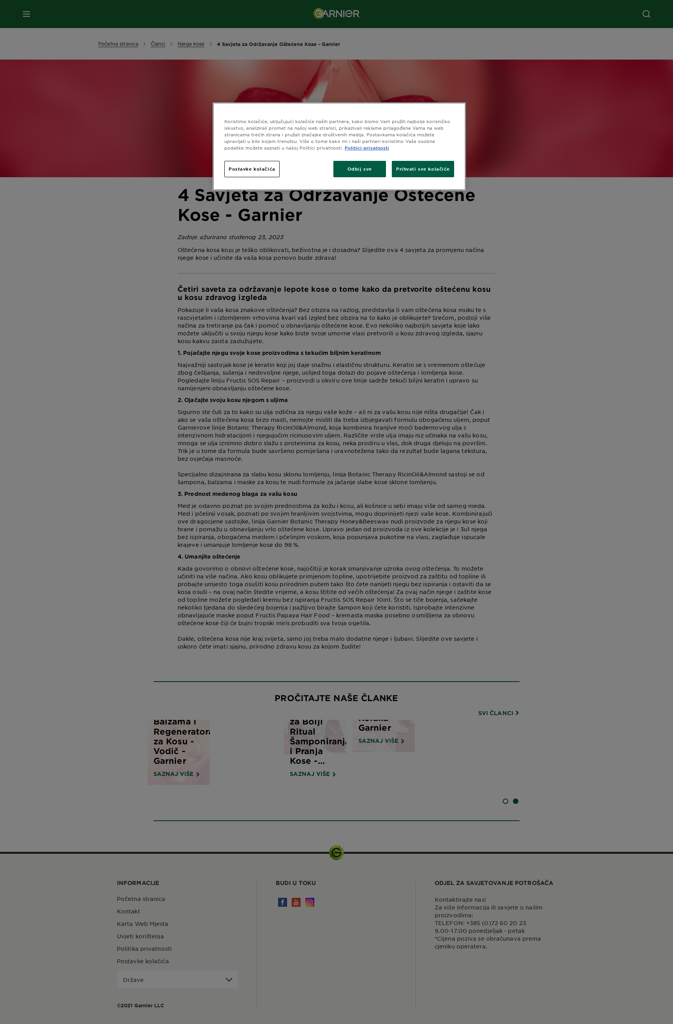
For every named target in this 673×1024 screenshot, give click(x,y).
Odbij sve (359, 168)
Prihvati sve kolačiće (423, 168)
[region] (339, 146)
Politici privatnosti (367, 147)
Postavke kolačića (252, 168)
